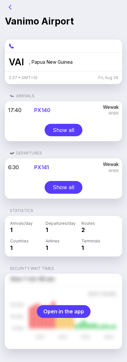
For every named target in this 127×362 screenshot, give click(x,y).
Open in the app (63, 311)
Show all (63, 130)
